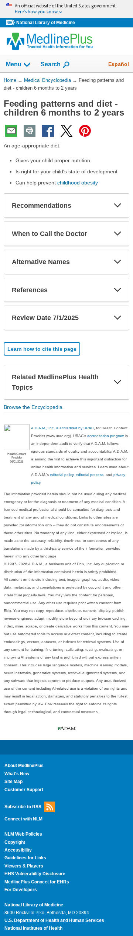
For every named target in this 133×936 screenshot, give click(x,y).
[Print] (29, 130)
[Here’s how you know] (66, 9)
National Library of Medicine (45, 22)
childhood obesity (77, 183)
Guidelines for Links (25, 857)
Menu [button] (13, 64)
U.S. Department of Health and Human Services (54, 920)
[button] (117, 205)
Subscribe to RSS (22, 806)
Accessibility (18, 850)
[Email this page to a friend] (11, 130)
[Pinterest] (85, 130)
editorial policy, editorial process (76, 475)
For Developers (20, 889)
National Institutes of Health (33, 928)
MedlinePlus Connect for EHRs (36, 882)
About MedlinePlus (24, 765)
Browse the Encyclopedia (33, 407)
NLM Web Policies (23, 834)
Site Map (13, 781)
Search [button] (51, 64)
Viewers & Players (23, 866)
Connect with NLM (23, 819)
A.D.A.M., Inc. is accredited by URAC (62, 428)
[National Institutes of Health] (11, 23)
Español (118, 64)
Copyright (14, 842)
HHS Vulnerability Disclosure (34, 873)
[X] (66, 130)
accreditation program (105, 436)
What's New (16, 773)
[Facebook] (48, 130)
